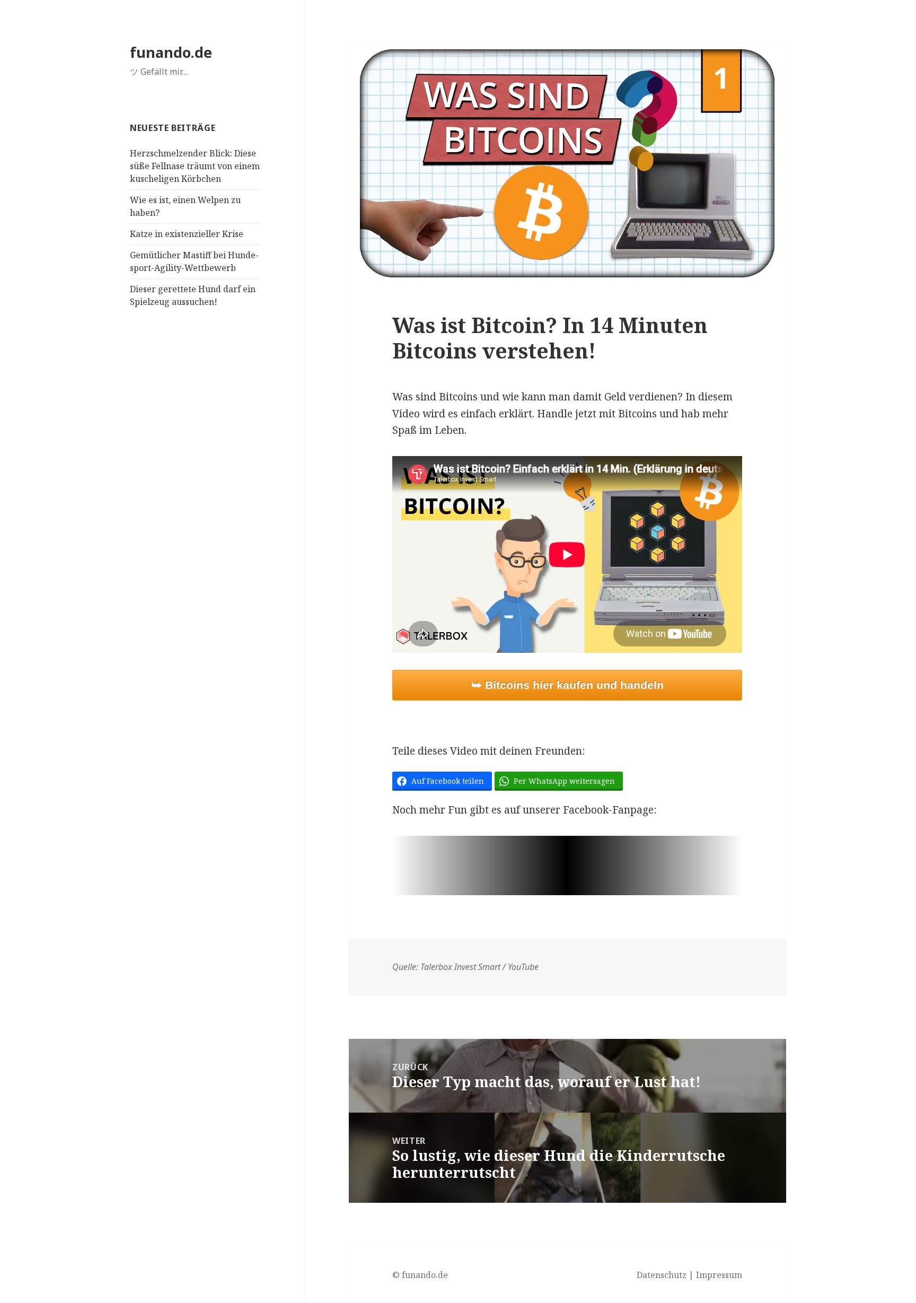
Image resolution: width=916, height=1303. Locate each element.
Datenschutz (661, 1275)
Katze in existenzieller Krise (186, 234)
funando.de (171, 52)
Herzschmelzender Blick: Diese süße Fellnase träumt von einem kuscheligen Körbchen (195, 166)
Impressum (719, 1275)
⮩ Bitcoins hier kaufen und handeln (567, 685)
